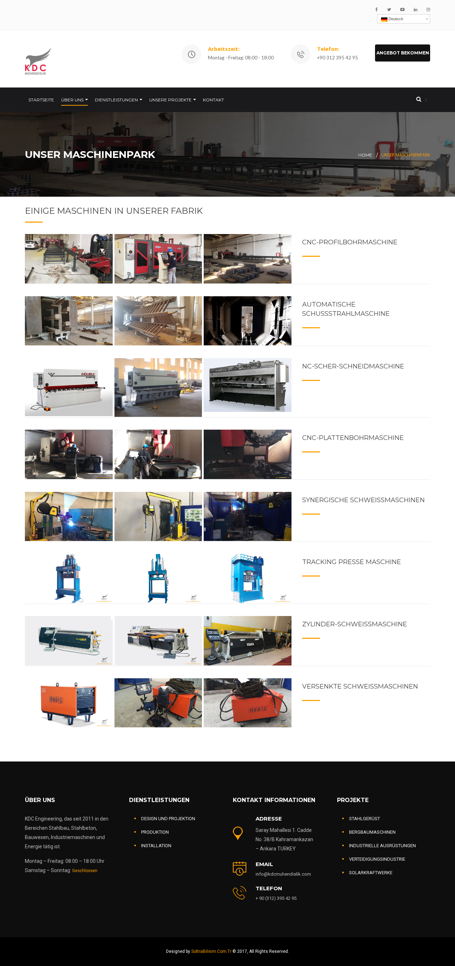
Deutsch (395, 19)
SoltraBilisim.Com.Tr (211, 951)
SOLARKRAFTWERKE (370, 872)
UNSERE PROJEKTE (170, 99)
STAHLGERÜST (364, 818)
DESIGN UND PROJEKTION (168, 818)
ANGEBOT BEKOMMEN (402, 52)
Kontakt (213, 99)
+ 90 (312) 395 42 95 (276, 898)
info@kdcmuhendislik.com (283, 874)
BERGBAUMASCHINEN (372, 832)
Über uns (72, 99)
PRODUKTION (155, 832)
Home (365, 155)
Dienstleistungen (116, 99)
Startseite (41, 99)
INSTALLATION (156, 845)
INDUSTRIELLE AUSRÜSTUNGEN (382, 845)
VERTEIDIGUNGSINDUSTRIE (377, 859)
